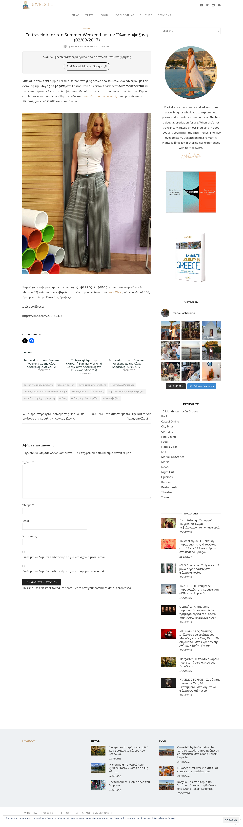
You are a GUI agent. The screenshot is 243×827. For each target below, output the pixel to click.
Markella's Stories (172, 457)
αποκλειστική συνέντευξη (101, 96)
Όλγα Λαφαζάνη (111, 398)
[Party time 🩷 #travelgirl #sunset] (191, 350)
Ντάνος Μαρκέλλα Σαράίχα (84, 398)
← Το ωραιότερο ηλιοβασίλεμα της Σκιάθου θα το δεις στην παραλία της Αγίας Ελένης (53, 416)
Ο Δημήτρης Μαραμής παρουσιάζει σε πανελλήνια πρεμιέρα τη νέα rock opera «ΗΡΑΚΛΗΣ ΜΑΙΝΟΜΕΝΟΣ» (198, 612)
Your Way (115, 292)
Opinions (164, 15)
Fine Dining (168, 437)
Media (87, 28)
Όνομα (28, 505)
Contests (167, 431)
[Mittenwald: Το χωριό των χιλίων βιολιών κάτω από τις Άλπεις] (98, 768)
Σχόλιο (28, 462)
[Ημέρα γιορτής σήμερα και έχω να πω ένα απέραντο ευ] (191, 371)
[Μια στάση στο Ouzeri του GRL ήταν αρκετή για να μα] (211, 350)
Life (163, 452)
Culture (146, 15)
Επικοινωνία (69, 812)
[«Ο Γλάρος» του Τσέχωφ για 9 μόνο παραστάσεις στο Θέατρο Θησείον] (168, 568)
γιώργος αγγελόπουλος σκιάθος (87, 391)
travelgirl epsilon (66, 384)
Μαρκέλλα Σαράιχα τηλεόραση (39, 398)
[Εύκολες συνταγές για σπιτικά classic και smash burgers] (166, 771)
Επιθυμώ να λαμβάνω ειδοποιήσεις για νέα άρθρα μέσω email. (63, 571)
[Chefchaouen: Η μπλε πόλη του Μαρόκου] (98, 785)
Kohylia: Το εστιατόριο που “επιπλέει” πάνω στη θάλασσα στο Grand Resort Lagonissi (197, 785)
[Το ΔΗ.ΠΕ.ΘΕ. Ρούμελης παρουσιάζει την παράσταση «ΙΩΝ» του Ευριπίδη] (168, 589)
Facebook (28, 740)
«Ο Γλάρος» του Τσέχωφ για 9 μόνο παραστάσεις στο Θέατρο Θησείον (199, 568)
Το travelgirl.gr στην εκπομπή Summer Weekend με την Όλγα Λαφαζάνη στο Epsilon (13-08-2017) (84, 365)
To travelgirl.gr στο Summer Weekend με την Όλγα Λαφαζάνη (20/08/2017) (41, 364)
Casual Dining (170, 421)
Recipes (166, 482)
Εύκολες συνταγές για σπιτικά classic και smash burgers (197, 769)
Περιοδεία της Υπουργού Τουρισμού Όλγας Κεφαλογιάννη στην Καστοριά (199, 523)
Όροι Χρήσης (49, 812)
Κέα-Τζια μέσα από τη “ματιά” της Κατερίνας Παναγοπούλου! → (121, 416)
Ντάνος (63, 398)
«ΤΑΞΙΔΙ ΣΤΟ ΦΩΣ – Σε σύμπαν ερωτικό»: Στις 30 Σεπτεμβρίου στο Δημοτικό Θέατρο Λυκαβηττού (199, 685)
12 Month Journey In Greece (179, 411)
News (76, 15)
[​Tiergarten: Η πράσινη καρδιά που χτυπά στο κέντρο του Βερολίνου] (168, 662)
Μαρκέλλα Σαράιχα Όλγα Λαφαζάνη (126, 391)
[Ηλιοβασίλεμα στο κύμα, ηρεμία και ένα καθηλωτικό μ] (170, 330)
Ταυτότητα (29, 812)
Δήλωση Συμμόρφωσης (97, 812)
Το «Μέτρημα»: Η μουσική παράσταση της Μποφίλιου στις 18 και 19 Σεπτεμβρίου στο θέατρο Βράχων (198, 546)
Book (164, 416)
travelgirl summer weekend (92, 384)
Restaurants (169, 487)
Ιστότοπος (29, 536)
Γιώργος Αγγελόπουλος (122, 384)
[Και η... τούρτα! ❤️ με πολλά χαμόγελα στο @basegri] (170, 371)
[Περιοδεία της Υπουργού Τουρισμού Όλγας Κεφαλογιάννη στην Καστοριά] (168, 523)
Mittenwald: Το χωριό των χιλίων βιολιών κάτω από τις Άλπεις (128, 768)
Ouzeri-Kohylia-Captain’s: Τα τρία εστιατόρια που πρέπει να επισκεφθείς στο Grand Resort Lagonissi (198, 752)
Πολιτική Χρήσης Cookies (164, 818)
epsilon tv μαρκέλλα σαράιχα (38, 384)
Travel (90, 15)
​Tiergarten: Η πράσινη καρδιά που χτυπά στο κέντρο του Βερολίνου (199, 662)
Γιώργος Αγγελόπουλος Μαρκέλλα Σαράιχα (45, 391)
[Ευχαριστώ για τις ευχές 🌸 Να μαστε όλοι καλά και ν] (191, 330)
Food (104, 15)
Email (27, 521)
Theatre (166, 492)
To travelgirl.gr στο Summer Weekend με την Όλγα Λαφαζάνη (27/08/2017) (126, 364)
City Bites (167, 426)
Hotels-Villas (124, 15)
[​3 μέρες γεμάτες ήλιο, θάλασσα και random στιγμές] (211, 371)
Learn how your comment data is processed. (103, 588)
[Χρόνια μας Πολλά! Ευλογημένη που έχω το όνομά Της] (211, 330)
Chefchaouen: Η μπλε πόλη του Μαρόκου (129, 783)
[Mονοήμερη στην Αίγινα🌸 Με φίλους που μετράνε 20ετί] (170, 350)
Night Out (167, 472)
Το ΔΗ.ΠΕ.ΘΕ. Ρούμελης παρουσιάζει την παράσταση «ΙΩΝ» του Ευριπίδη (199, 589)
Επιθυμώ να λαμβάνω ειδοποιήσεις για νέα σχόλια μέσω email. (64, 557)
